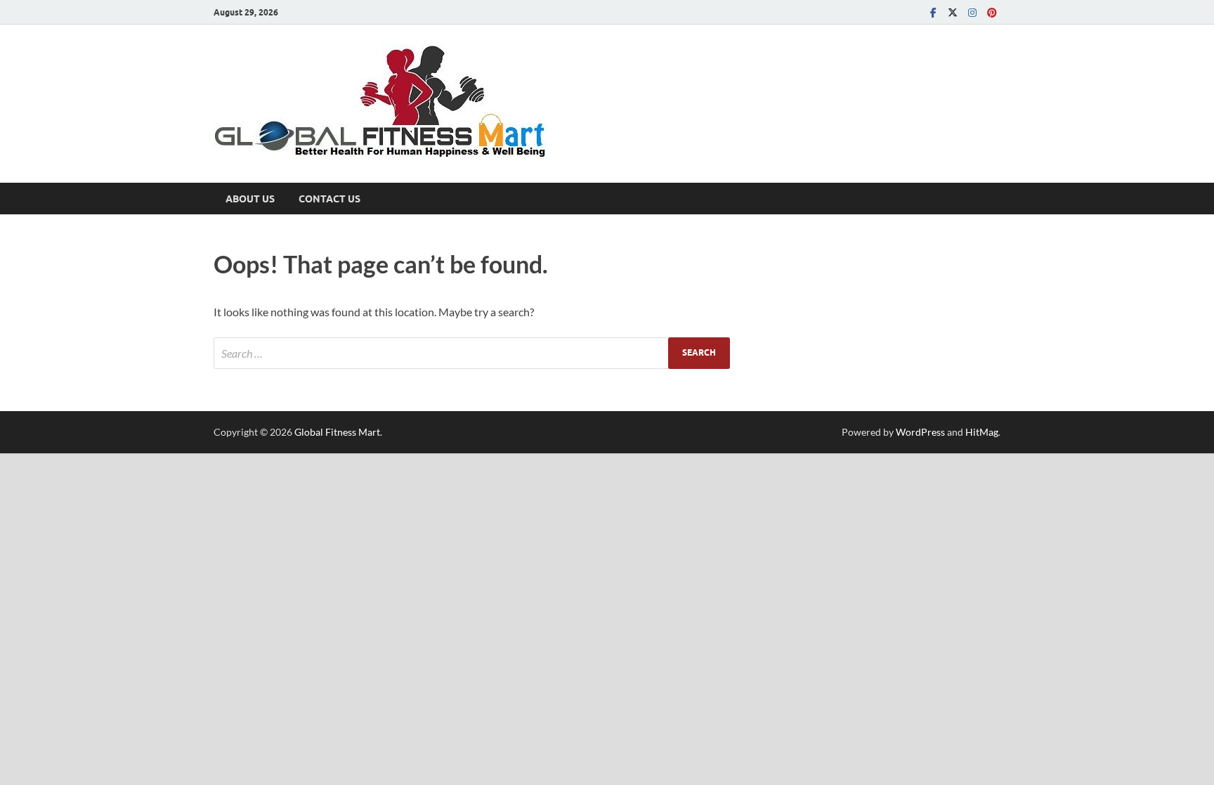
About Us (250, 199)
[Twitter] (952, 12)
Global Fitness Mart (337, 432)
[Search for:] (472, 353)
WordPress (920, 432)
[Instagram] (972, 12)
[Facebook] (933, 12)
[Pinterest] (992, 12)
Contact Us (329, 199)
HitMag (981, 432)
